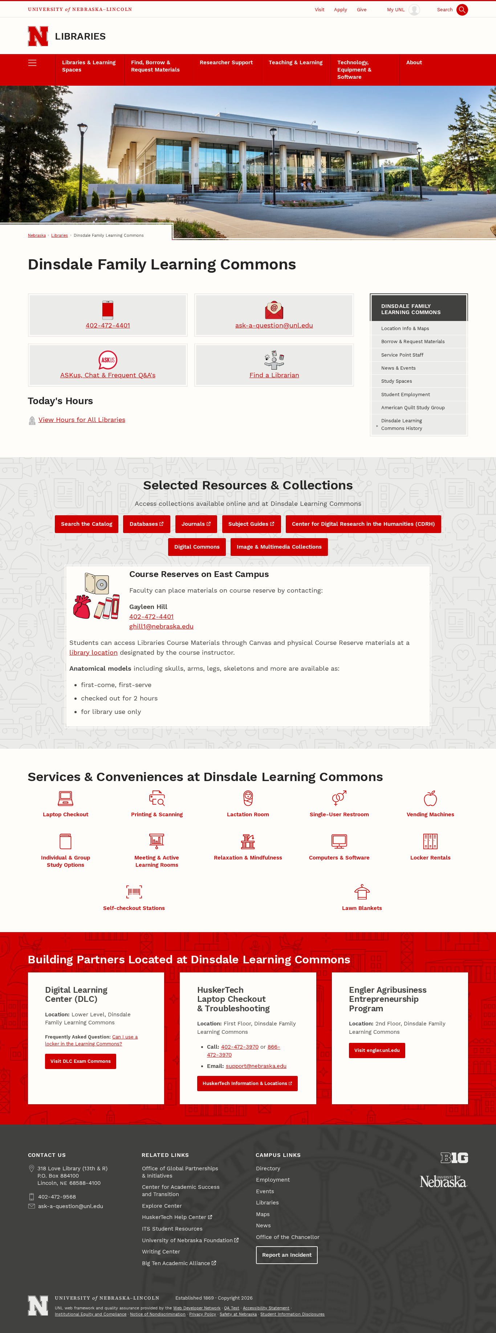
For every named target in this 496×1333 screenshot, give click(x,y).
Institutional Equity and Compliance (90, 1314)
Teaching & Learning (295, 62)
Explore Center (162, 1206)
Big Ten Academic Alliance (176, 1263)
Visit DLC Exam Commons (80, 1061)
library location (93, 652)
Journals (193, 524)
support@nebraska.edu (256, 1066)
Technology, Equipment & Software (354, 69)
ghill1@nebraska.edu (161, 626)
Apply (340, 9)
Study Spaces (396, 381)
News (263, 1225)
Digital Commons (197, 547)
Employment (273, 1179)
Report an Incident (287, 1255)
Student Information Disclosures (292, 1314)
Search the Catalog (86, 524)
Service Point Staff (402, 355)
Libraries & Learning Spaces (88, 66)
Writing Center (161, 1251)
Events (265, 1191)
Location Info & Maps (405, 328)
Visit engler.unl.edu (377, 1050)
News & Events (398, 368)
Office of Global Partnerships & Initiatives (180, 1172)
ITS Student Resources (172, 1229)
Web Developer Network (196, 1307)
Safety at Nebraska (238, 1314)
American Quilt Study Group (413, 407)
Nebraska (37, 235)
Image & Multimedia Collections (279, 547)
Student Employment (405, 394)
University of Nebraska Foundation (187, 1240)
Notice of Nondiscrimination (158, 1314)
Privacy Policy (202, 1314)
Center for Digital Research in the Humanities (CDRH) (363, 524)
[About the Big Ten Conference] (454, 1157)
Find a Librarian (274, 375)
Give (362, 9)
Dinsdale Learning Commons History (401, 424)
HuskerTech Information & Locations (245, 1083)
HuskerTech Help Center (174, 1217)
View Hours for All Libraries (81, 419)
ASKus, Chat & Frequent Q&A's (107, 375)
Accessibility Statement (266, 1307)
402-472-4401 (108, 325)
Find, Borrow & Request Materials (155, 66)
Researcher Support (226, 62)
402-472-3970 (240, 1047)
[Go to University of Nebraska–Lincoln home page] (38, 36)
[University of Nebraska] (443, 1181)
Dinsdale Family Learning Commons (411, 309)
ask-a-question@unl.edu (274, 325)
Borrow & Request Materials (413, 341)
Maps (263, 1214)
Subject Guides (248, 524)
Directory (268, 1168)
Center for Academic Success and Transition (181, 1191)
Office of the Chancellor (288, 1237)
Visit (319, 9)
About (414, 62)
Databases (144, 524)
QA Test (231, 1307)
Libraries (80, 36)
